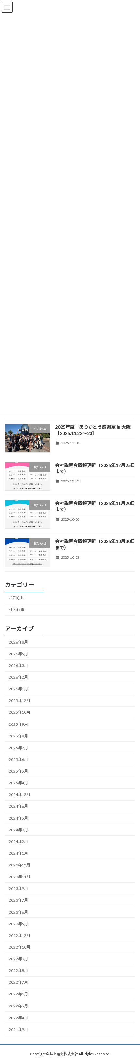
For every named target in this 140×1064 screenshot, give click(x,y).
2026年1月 (18, 688)
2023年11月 (19, 876)
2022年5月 (18, 1005)
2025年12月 (19, 700)
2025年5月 (18, 771)
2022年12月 (19, 935)
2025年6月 (18, 759)
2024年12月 (19, 794)
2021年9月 (18, 1029)
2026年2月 (18, 677)
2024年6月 (18, 806)
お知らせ (16, 598)
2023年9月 (18, 888)
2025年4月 (18, 782)
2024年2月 (18, 841)
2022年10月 (19, 946)
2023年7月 (18, 900)
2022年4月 (18, 1017)
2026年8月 (18, 641)
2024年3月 (18, 829)
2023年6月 (18, 911)
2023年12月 (19, 865)
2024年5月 (18, 817)
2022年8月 (18, 970)
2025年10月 (19, 712)
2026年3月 (18, 665)
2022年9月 (18, 958)
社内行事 (16, 609)
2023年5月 (18, 923)
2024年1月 (18, 853)
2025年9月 (18, 724)
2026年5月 (18, 653)
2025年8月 (18, 735)
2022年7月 (18, 982)
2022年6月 (18, 994)
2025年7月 (18, 747)
